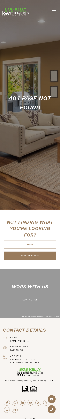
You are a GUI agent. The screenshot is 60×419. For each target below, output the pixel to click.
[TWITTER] (38, 403)
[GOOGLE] (7, 410)
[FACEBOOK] (7, 403)
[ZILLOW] (15, 410)
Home (30, 244)
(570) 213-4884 (17, 350)
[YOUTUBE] (30, 403)
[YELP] (46, 403)
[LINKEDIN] (22, 403)
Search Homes (30, 255)
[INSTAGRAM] (15, 403)
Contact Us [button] (30, 299)
